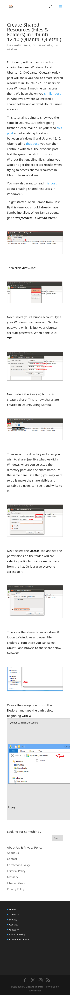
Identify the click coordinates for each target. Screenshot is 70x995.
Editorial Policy (16, 871)
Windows (12, 49)
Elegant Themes (34, 986)
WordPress (35, 990)
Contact (12, 859)
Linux (57, 45)
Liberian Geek (16, 883)
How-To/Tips (45, 45)
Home (12, 909)
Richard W (15, 45)
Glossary (12, 877)
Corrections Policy (18, 865)
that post (32, 144)
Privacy (13, 919)
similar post (52, 93)
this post (50, 183)
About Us (13, 853)
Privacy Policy (15, 889)
